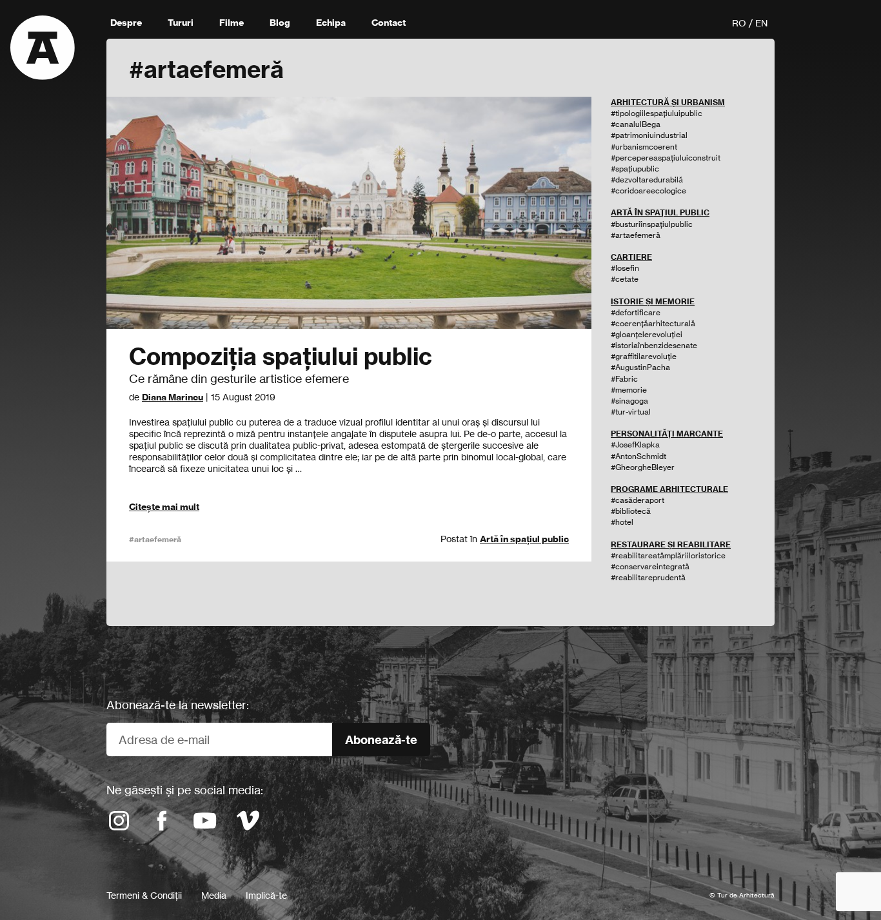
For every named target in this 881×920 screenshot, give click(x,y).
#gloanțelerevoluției (646, 334)
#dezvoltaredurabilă (647, 179)
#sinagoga (629, 401)
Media (213, 895)
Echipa (331, 22)
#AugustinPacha (640, 367)
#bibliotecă (631, 511)
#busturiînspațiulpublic (652, 224)
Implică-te (266, 895)
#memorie (629, 390)
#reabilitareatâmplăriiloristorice (668, 555)
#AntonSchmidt (638, 456)
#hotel (622, 522)
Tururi (180, 22)
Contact (388, 22)
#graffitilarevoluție (644, 356)
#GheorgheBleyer (643, 467)
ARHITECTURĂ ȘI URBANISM (668, 102)
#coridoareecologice (648, 190)
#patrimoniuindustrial (649, 135)
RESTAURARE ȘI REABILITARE (671, 544)
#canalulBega (635, 124)
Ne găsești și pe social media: (184, 790)
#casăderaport (637, 500)
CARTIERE (631, 257)
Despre (126, 22)
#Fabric (624, 379)
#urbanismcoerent (644, 147)
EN (761, 22)
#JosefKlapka (635, 444)
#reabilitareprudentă (648, 577)
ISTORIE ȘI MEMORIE (653, 301)
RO (739, 22)
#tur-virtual (631, 411)
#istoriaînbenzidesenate (654, 345)
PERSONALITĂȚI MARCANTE (667, 433)
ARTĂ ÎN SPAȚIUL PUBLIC (660, 212)
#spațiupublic (635, 168)
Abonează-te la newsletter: (177, 705)
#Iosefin (625, 268)
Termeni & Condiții (144, 895)
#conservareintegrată (650, 566)
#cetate (624, 279)
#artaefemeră (155, 539)
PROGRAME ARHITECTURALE (669, 489)
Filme (231, 22)
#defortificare (635, 312)
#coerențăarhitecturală (653, 323)
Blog (280, 22)
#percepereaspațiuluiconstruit (665, 157)
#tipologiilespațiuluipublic (656, 113)
